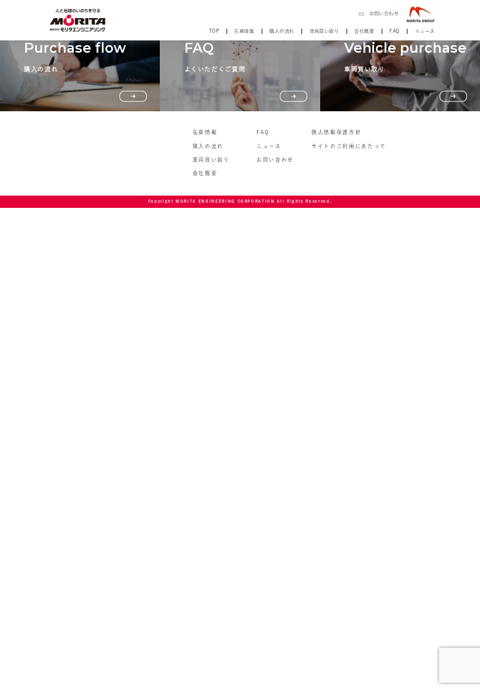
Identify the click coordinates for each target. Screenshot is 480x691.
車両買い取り (324, 31)
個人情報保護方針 (336, 132)
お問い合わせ (384, 13)
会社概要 (364, 31)
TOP (214, 31)
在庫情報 (244, 31)
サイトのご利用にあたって (348, 146)
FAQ (394, 31)
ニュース (425, 31)
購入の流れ (281, 31)
